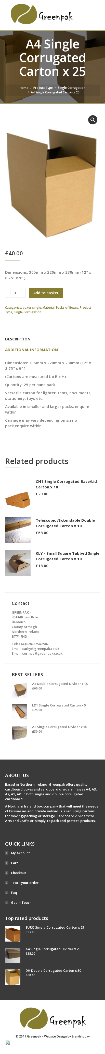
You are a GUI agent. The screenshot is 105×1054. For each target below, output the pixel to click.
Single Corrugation (71, 88)
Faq (14, 892)
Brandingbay (81, 1036)
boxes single (32, 307)
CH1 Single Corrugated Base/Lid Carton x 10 (66, 484)
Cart (14, 863)
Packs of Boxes (67, 307)
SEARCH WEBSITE (92, 15)
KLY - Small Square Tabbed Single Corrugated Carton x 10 (67, 556)
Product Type (43, 88)
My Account (20, 853)
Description (18, 338)
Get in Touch (21, 902)
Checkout (18, 872)
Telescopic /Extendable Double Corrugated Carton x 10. (65, 523)
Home (24, 88)
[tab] (52, 336)
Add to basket (46, 292)
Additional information (31, 349)
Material (49, 307)
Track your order (25, 882)
